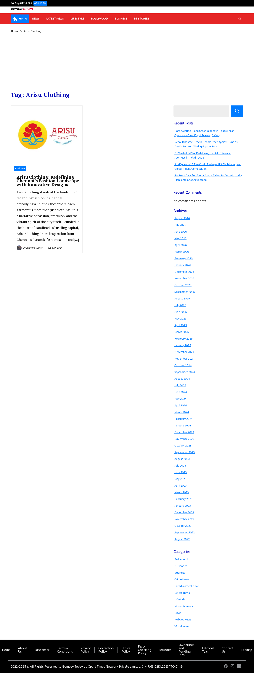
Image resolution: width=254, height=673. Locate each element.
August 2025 (182, 298)
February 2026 (183, 258)
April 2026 (180, 245)
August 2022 (182, 539)
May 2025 (180, 318)
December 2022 (184, 512)
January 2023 (182, 505)
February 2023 (183, 499)
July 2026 (180, 225)
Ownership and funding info (186, 650)
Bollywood (99, 18)
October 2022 (182, 526)
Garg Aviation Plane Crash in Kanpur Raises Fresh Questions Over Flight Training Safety (204, 133)
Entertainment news (187, 586)
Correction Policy (106, 650)
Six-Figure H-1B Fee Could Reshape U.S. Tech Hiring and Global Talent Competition (207, 166)
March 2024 (181, 412)
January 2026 (182, 265)
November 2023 (184, 439)
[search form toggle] (240, 18)
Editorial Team (208, 650)
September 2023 (184, 452)
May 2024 (180, 399)
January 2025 (182, 345)
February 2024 (183, 419)
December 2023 (184, 432)
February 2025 (183, 338)
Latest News (55, 18)
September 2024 (184, 372)
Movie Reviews (183, 606)
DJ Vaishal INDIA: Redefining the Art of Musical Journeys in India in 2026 (202, 155)
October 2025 (183, 285)
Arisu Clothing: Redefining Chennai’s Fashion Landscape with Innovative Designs (48, 180)
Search (237, 111)
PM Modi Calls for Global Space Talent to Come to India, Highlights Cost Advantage (208, 177)
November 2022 (184, 519)
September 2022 (184, 532)
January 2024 (182, 425)
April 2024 (180, 405)
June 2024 (180, 392)
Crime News (181, 579)
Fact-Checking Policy (144, 650)
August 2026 (182, 218)
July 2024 (180, 385)
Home (6, 650)
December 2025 (184, 272)
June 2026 (180, 231)
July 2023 (180, 465)
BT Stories (141, 18)
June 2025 (180, 312)
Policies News (182, 619)
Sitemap (246, 650)
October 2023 (182, 445)
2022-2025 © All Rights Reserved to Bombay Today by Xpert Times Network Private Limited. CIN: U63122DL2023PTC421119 (97, 666)
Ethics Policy (125, 650)
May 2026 (180, 238)
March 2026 (181, 252)
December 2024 (184, 352)
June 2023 (180, 472)
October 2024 (183, 365)
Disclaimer (42, 650)
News (36, 18)
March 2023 (181, 492)
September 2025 (184, 292)
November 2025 (184, 278)
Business (121, 18)
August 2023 (182, 459)
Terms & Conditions (65, 650)
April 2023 (180, 485)
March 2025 (181, 332)
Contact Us (227, 650)
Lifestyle (77, 18)
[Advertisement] (127, 62)
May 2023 (180, 479)
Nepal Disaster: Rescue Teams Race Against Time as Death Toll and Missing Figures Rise (206, 144)
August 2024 (182, 379)
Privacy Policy (86, 650)
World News (181, 626)
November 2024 (184, 358)
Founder (165, 650)
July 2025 (180, 305)
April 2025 (180, 325)
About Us (22, 650)
